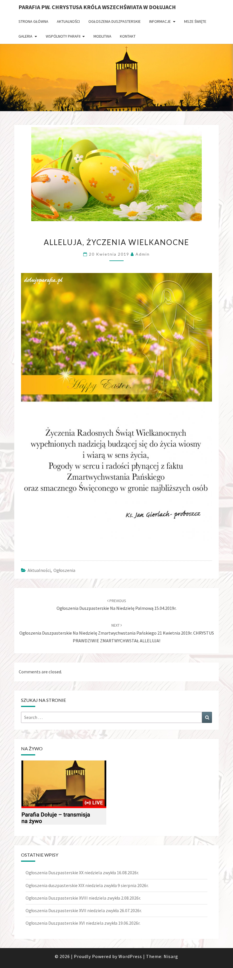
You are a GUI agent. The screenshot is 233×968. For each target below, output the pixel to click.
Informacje (160, 21)
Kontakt (128, 36)
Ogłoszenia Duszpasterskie (114, 21)
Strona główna (33, 21)
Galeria (25, 36)
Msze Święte (195, 21)
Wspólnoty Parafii (63, 36)
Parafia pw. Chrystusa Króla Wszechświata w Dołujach (97, 7)
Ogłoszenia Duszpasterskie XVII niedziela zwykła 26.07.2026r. (84, 910)
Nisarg (171, 956)
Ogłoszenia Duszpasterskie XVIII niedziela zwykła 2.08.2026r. (83, 898)
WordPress (130, 956)
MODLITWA (102, 36)
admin (143, 254)
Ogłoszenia (64, 570)
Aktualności (68, 21)
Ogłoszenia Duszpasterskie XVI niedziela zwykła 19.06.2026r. (83, 923)
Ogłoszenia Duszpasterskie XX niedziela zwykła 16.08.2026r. (82, 872)
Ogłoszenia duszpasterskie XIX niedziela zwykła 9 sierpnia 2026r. (87, 885)
